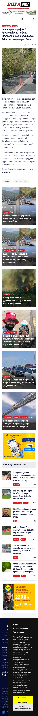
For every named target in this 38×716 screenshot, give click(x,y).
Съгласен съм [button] (23, 698)
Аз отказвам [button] (22, 702)
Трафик (7, 181)
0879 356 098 (6, 653)
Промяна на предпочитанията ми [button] (23, 707)
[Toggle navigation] (4, 19)
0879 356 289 (6, 655)
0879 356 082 (6, 650)
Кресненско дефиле (21, 181)
